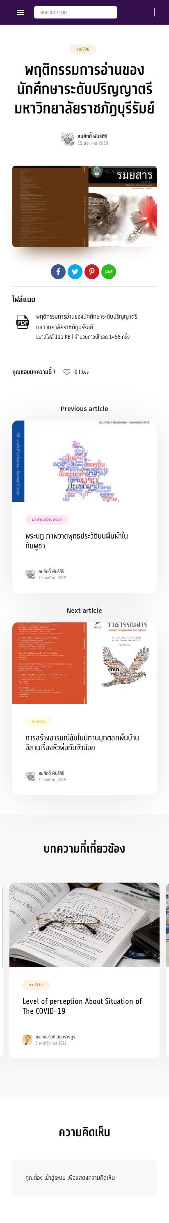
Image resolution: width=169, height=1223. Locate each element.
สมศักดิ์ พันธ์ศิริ (92, 136)
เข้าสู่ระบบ (55, 1177)
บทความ (39, 721)
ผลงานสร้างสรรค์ (47, 519)
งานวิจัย (82, 49)
